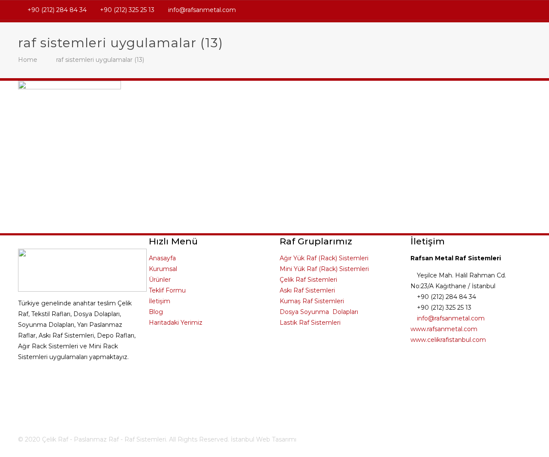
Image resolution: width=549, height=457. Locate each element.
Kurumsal (163, 269)
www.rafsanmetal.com (443, 329)
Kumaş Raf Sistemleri (312, 301)
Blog (156, 312)
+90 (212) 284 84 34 (57, 10)
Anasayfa (162, 258)
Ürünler (160, 279)
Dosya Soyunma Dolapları (319, 312)
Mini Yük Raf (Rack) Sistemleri (324, 269)
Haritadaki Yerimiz (175, 322)
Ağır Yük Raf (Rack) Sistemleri (324, 258)
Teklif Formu (167, 290)
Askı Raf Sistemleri (307, 290)
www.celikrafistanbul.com (448, 340)
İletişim (159, 301)
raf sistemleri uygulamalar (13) (100, 60)
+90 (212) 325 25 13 (127, 10)
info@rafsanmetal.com (202, 10)
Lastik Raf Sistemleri (310, 322)
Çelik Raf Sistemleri (308, 279)
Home (27, 60)
